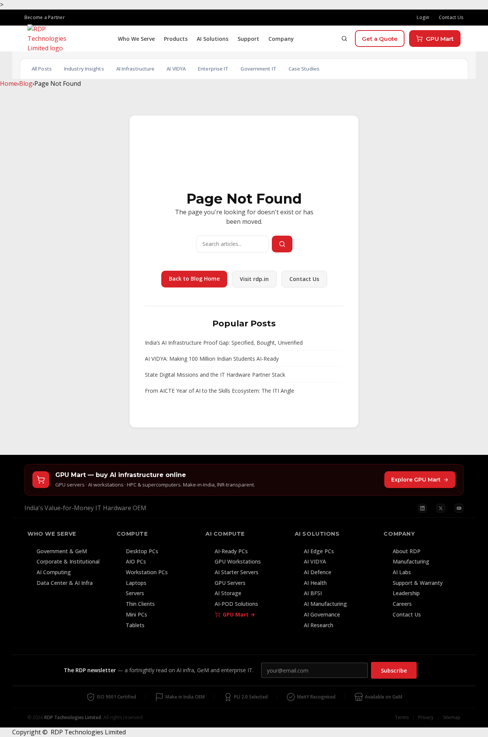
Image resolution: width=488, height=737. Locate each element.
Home (8, 83)
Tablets (135, 625)
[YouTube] (459, 508)
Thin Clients (140, 603)
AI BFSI (313, 593)
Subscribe (394, 670)
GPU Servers (230, 582)
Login (423, 17)
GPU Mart (440, 38)
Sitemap (452, 717)
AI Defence (317, 572)
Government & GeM (62, 551)
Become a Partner (44, 17)
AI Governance (322, 614)
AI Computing (54, 572)
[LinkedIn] (422, 508)
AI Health (315, 582)
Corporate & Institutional (68, 561)
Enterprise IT (213, 68)
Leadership (406, 593)
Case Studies (304, 68)
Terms (402, 717)
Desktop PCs (142, 551)
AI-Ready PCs (231, 551)
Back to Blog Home (194, 278)
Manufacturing (411, 561)
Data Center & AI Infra (65, 582)
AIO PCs (136, 561)
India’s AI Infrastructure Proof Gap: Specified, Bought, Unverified (224, 342)
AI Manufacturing (325, 603)
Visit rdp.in (254, 279)
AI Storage (228, 593)
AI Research (318, 625)
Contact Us (451, 17)
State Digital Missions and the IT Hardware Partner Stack (215, 374)
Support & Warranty (418, 582)
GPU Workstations (238, 561)
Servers (135, 593)
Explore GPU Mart (416, 479)
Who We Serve (136, 38)
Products (176, 38)
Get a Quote (380, 38)
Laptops (136, 582)
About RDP (407, 551)
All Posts (42, 68)
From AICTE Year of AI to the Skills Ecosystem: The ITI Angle (219, 390)
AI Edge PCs (319, 551)
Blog (25, 83)
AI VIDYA (176, 68)
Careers (402, 603)
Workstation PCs (147, 572)
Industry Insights (84, 68)
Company (281, 38)
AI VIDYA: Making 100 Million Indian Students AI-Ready (212, 358)
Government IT (258, 68)
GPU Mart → (239, 614)
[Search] (344, 38)
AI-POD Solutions (236, 603)
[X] (440, 508)
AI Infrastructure (135, 68)
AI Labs (402, 572)
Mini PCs (136, 614)
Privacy (425, 717)
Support (248, 38)
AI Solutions (212, 38)
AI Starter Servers (236, 572)
